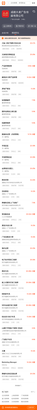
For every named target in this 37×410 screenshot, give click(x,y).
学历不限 (20, 185)
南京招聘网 (5, 401)
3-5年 (12, 197)
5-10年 (13, 174)
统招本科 (19, 48)
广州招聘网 (24, 395)
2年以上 (13, 140)
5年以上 (13, 60)
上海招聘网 (15, 395)
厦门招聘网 (5, 398)
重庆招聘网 (24, 401)
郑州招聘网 (24, 398)
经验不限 (13, 71)
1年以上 (13, 333)
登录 (33, 3)
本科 (19, 71)
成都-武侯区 (5, 48)
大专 (19, 140)
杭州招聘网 (15, 398)
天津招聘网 (15, 401)
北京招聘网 (5, 395)
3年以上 (13, 242)
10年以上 (13, 219)
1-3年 (12, 48)
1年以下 (13, 128)
